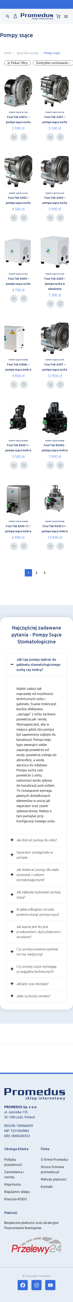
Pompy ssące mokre (18, 360)
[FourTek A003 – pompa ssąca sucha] (55, 171)
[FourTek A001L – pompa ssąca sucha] (18, 90)
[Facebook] (23, 1285)
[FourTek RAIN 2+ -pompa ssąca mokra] (55, 499)
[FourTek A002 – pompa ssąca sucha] (18, 171)
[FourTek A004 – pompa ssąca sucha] (18, 251)
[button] (7, 16)
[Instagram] (36, 1285)
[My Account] (15, 16)
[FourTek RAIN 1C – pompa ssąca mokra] (18, 499)
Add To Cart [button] (14, 137)
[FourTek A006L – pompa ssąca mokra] (18, 337)
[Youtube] (50, 1285)
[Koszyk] (58, 16)
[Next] (44, 572)
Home (8, 53)
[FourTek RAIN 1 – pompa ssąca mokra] (18, 418)
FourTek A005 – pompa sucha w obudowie (54, 283)
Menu (66, 16)
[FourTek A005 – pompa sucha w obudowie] (55, 251)
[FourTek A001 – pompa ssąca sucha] (55, 90)
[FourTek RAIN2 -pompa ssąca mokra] (55, 418)
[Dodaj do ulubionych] (24, 137)
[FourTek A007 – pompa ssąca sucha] (55, 337)
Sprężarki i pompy (28, 53)
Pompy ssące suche (18, 112)
